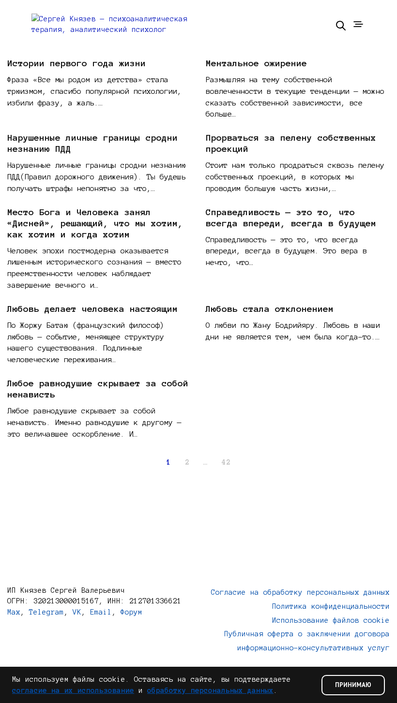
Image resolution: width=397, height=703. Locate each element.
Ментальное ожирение (256, 63)
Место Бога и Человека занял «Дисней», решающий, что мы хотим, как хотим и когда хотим (95, 223)
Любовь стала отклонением (270, 309)
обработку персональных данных (210, 690)
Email (101, 612)
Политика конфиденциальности (331, 606)
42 (226, 462)
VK (77, 612)
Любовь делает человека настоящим (92, 309)
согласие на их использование (73, 690)
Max (13, 612)
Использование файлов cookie (331, 620)
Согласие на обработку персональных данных (300, 592)
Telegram (46, 612)
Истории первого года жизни (76, 63)
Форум (131, 612)
